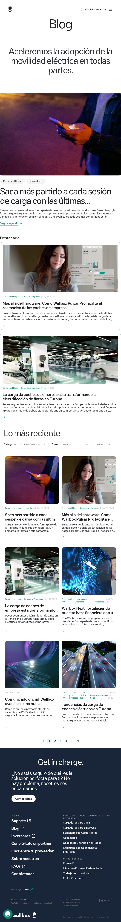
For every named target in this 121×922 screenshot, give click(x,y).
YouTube (14, 903)
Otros (55, 444)
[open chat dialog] (8, 914)
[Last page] (77, 740)
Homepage (16, 889)
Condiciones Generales (72, 899)
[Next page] (71, 740)
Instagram (26, 903)
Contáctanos (93, 9)
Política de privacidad (71, 902)
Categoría (10, 444)
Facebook (48, 903)
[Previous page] (43, 740)
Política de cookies (70, 906)
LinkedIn (37, 903)
